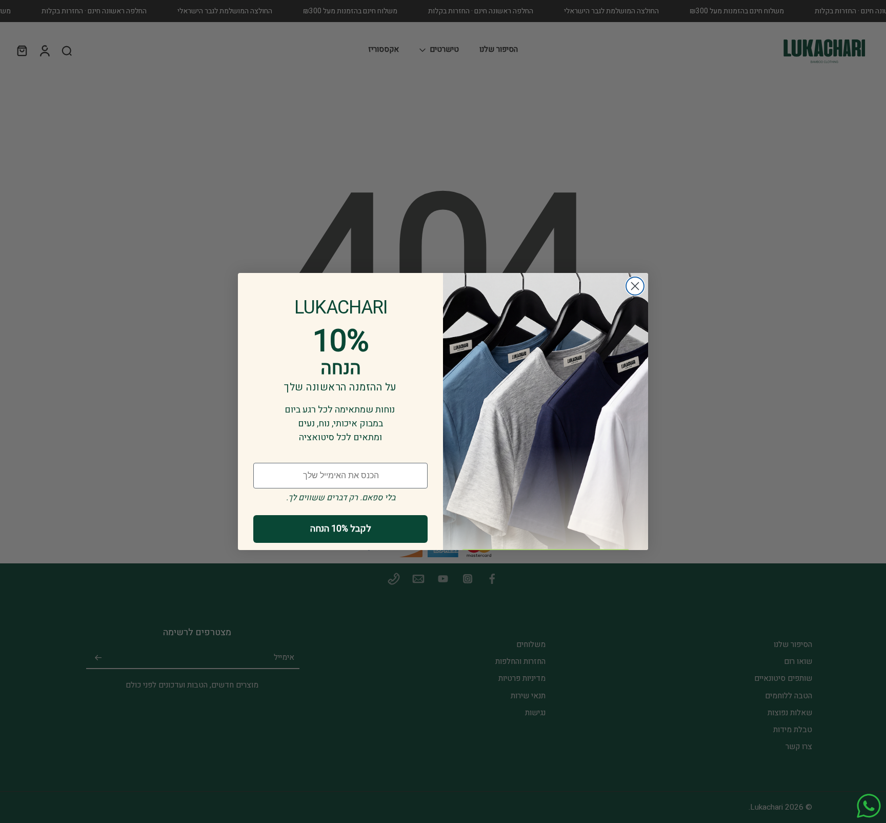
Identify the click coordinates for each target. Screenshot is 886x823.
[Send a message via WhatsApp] (869, 806)
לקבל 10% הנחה (340, 529)
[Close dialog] (635, 286)
